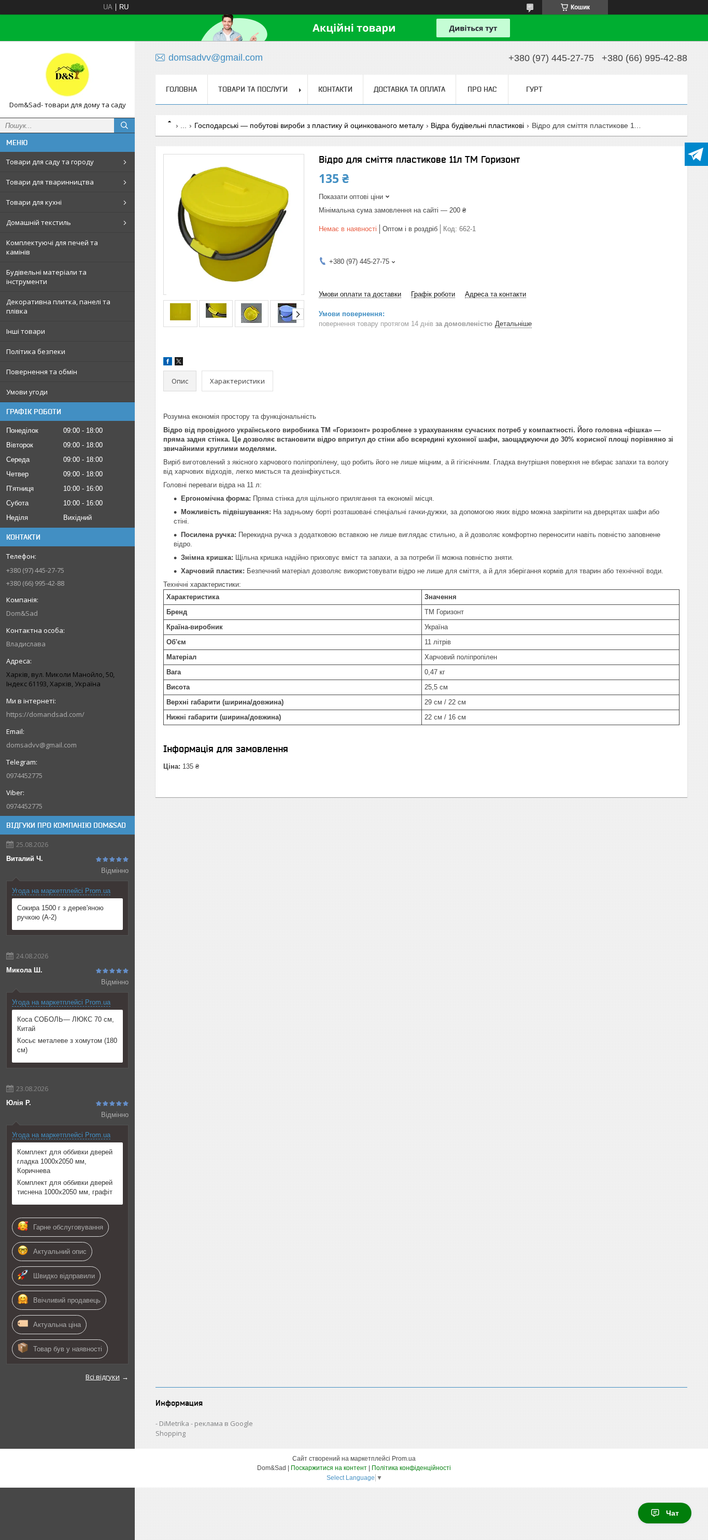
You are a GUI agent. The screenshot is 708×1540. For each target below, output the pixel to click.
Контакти (335, 89)
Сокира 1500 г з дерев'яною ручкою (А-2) (60, 912)
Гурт (534, 89)
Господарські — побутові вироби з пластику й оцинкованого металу (308, 125)
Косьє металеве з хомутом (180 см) (67, 1045)
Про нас (482, 89)
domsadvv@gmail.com (41, 745)
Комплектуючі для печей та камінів (52, 247)
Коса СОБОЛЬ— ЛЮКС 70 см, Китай (65, 1024)
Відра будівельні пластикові (477, 125)
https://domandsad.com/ (45, 714)
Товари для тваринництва (50, 182)
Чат (672, 1513)
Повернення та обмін (41, 371)
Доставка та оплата (409, 89)
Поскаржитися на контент (329, 1468)
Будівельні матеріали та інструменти (46, 276)
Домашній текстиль (38, 222)
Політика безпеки (35, 351)
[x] (179, 363)
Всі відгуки (103, 1376)
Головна (181, 89)
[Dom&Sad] (67, 75)
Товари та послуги (253, 89)
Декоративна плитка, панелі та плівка (58, 306)
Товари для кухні (34, 202)
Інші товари (25, 331)
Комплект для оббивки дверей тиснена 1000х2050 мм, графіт (64, 1187)
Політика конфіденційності (411, 1468)
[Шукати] (124, 125)
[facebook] (167, 363)
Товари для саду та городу (50, 161)
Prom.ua (404, 1458)
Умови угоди (27, 392)
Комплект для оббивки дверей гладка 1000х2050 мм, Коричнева (64, 1161)
